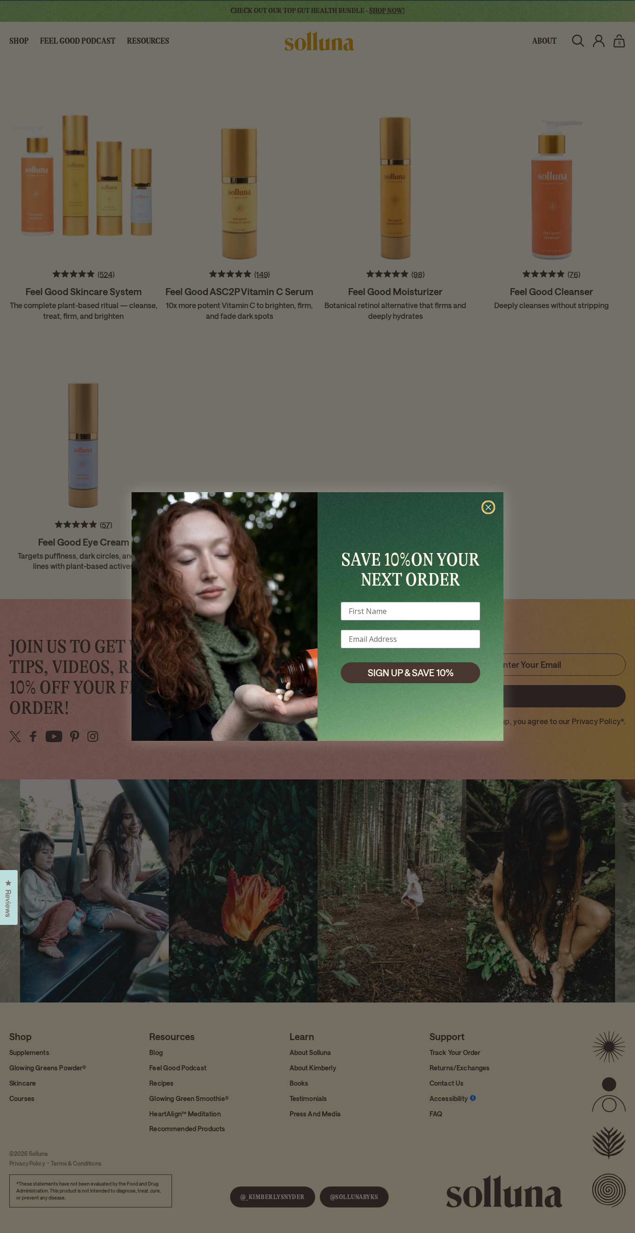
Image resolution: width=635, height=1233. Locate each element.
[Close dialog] (488, 507)
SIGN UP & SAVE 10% (411, 672)
